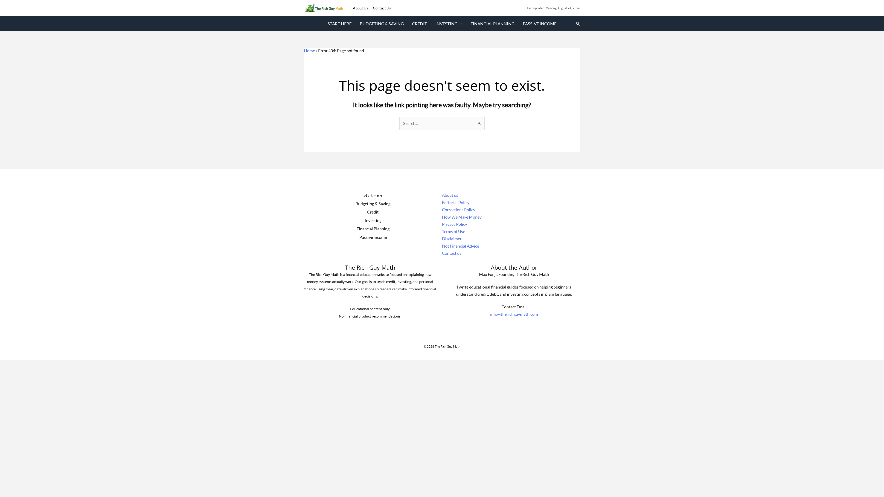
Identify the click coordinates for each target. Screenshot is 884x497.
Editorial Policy (455, 202)
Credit (419, 23)
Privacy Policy (454, 224)
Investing (446, 23)
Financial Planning (493, 23)
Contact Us (382, 8)
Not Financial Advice (460, 245)
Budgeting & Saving (382, 23)
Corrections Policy (458, 209)
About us (450, 195)
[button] (459, 23)
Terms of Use (453, 231)
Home (309, 50)
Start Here (340, 23)
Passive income (539, 23)
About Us (361, 8)
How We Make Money (462, 217)
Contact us (451, 253)
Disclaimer (452, 238)
